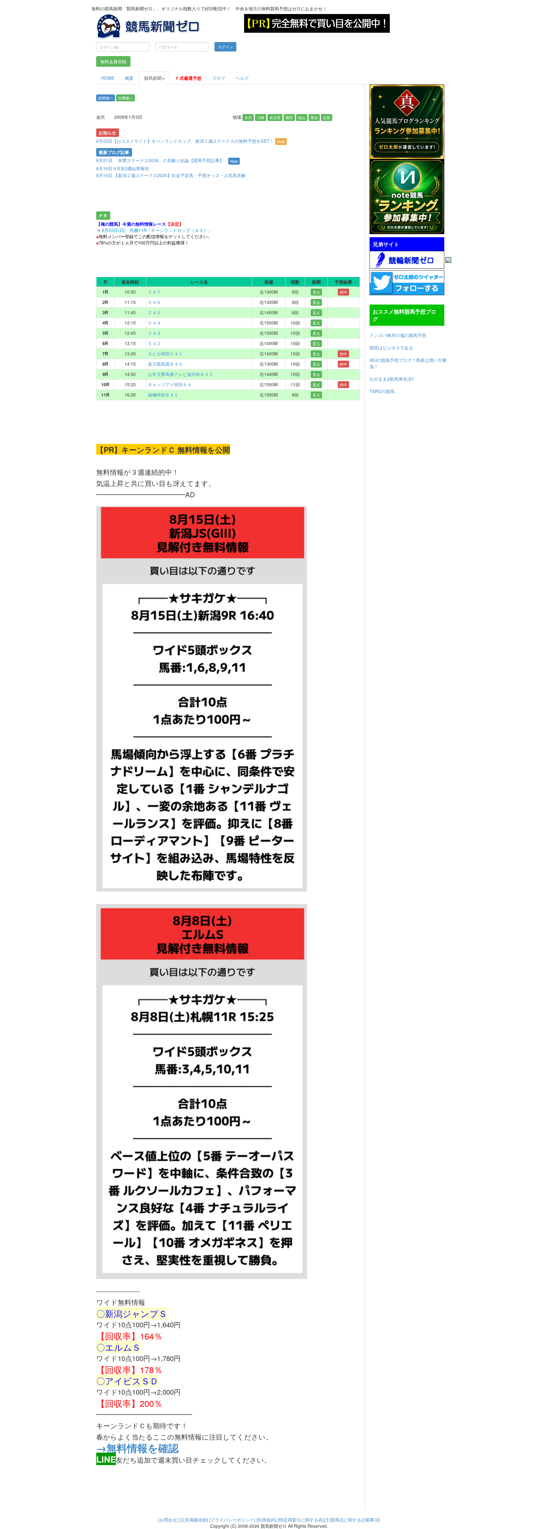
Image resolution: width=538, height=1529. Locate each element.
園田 (289, 117)
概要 (129, 78)
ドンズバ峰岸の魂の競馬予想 (398, 335)
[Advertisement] (205, 196)
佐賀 (326, 117)
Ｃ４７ (154, 292)
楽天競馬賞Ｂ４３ (165, 364)
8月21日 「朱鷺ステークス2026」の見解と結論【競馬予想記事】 (160, 160)
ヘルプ (242, 78)
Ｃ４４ (154, 323)
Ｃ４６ (154, 302)
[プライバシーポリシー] (232, 1520)
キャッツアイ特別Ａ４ (169, 384)
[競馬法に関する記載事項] (354, 1520)
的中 (343, 292)
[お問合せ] (168, 1520)
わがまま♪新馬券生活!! (392, 379)
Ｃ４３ (154, 333)
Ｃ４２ (154, 343)
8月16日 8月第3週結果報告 (122, 168)
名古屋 (275, 117)
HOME (107, 78)
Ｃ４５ (154, 312)
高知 (314, 117)
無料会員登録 (113, 61)
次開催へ (125, 97)
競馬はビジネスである (391, 347)
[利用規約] (266, 1520)
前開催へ (105, 97)
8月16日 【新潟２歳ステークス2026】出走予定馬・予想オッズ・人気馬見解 (171, 175)
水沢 (248, 117)
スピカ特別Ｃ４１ (165, 353)
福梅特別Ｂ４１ (163, 395)
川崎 (260, 117)
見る (316, 292)
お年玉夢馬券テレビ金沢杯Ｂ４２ (180, 374)
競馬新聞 (153, 78)
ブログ (218, 78)
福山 (301, 117)
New (281, 141)
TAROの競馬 (382, 391)
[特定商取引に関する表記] (303, 1520)
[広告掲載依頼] (193, 1520)
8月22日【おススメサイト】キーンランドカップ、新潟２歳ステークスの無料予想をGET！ (190, 141)
